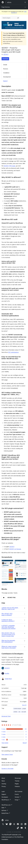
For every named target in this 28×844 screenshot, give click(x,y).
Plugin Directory (6, 7)
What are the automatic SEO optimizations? (8, 641)
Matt (4, 807)
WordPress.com (7, 805)
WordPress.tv (6, 800)
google (24, 708)
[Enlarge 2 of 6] (11, 571)
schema (15, 711)
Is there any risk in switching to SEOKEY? (8, 620)
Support (5, 81)
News (3, 781)
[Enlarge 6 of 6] (24, 580)
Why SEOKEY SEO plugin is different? (7, 614)
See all (24, 743)
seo (19, 711)
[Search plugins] (18, 17)
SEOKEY (6, 54)
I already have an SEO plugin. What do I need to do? (10, 608)
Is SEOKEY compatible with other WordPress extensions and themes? (9, 627)
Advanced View (6, 716)
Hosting (4, 783)
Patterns (17, 786)
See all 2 (24, 705)
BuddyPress (6, 813)
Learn (3, 791)
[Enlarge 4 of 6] (24, 562)
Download (5, 58)
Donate (18, 797)
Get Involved (18, 791)
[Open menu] (25, 2)
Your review (5, 743)
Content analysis (17, 708)
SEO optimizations (13, 352)
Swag (17, 800)
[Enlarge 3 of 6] (11, 583)
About (3, 778)
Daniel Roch (8, 678)
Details (5, 64)
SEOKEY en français (15, 549)
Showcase (18, 778)
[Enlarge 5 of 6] (24, 573)
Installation (6, 73)
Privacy (4, 786)
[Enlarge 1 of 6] (11, 562)
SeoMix (7, 673)
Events (17, 794)
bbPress (5, 810)
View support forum (7, 754)
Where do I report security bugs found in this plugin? (9, 647)
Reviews (5, 69)
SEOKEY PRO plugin (9, 166)
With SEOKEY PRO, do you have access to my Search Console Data (8, 634)
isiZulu (7, 820)
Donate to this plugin (7, 768)
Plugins (17, 783)
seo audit (24, 711)
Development (7, 77)
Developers (5, 797)
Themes (17, 781)
